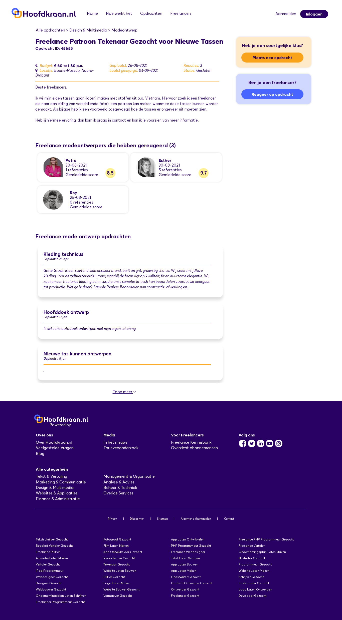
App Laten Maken (183, 570)
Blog (40, 453)
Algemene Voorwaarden (196, 518)
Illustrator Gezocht (252, 558)
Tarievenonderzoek (120, 447)
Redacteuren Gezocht (119, 558)
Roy (73, 192)
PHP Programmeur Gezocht (191, 545)
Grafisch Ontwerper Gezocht (191, 583)
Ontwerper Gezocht (185, 589)
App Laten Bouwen (184, 564)
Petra (71, 160)
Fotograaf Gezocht (117, 539)
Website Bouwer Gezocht (121, 589)
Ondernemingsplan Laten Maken (262, 552)
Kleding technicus (63, 254)
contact (119, 120)
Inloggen (314, 14)
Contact (229, 518)
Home (92, 13)
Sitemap (162, 518)
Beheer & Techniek (120, 487)
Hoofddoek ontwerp (66, 312)
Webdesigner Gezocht (52, 577)
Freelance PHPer (48, 552)
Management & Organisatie (129, 476)
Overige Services (118, 493)
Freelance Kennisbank (191, 442)
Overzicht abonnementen (194, 447)
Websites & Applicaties (57, 493)
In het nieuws (115, 442)
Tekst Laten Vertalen (185, 558)
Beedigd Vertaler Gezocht (54, 545)
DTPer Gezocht (114, 577)
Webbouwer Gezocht (51, 589)
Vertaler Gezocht (48, 564)
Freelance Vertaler (252, 545)
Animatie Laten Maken (52, 558)
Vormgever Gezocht (117, 595)
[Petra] (53, 167)
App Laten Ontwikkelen (187, 539)
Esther (165, 160)
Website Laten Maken (254, 570)
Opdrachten (151, 13)
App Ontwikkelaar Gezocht (122, 552)
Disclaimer (137, 518)
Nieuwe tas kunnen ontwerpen (77, 354)
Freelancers (181, 13)
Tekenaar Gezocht (116, 564)
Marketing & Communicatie (61, 482)
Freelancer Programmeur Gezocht (60, 602)
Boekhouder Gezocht (254, 583)
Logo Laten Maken (116, 583)
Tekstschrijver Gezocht (52, 539)
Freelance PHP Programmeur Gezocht (266, 539)
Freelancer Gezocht (185, 595)
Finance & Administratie (58, 498)
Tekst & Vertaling (51, 476)
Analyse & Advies (118, 482)
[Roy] (53, 199)
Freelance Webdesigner (188, 552)
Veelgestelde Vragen (55, 447)
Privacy (112, 518)
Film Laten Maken (116, 545)
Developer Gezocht (252, 595)
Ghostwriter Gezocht (186, 577)
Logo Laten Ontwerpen (255, 589)
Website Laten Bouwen (119, 570)
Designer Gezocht (49, 583)
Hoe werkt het (119, 13)
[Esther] (146, 167)
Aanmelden (285, 13)
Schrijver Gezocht (251, 577)
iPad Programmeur (49, 570)
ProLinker (80, 424)
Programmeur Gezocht (255, 564)
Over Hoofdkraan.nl (54, 442)
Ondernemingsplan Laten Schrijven (61, 595)
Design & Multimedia (55, 487)
